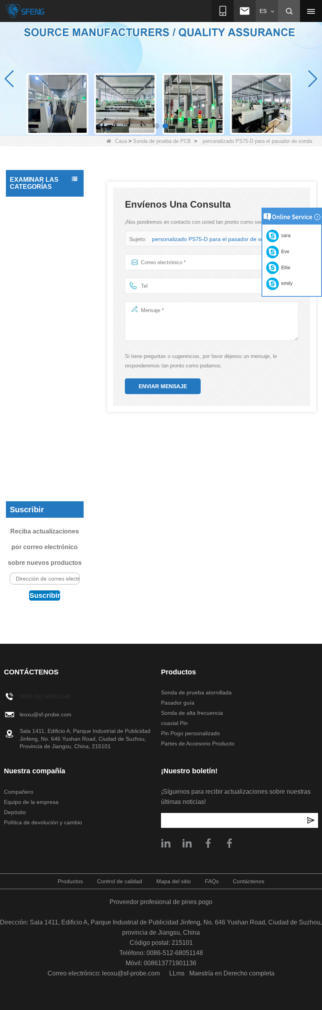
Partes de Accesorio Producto (36, 408)
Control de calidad (119, 881)
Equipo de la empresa (31, 802)
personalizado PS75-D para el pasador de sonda (212, 239)
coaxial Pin (25, 364)
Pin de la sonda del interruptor (35, 344)
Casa (121, 141)
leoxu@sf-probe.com (45, 714)
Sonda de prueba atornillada (33, 433)
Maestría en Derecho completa (231, 973)
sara (285, 235)
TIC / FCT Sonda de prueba (37, 232)
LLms (177, 973)
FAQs (212, 881)
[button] (156, 126)
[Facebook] (229, 843)
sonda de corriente (35, 324)
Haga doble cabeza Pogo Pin (36, 304)
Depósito (15, 812)
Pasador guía (28, 453)
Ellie (285, 267)
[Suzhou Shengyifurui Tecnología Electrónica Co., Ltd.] (25, 11)
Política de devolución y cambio (43, 822)
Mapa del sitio (173, 881)
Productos (70, 881)
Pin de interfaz (30, 268)
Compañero (18, 792)
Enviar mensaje (163, 386)
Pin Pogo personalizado (29, 384)
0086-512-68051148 (45, 696)
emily (286, 283)
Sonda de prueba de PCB (162, 141)
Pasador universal (34, 253)
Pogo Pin (23, 284)
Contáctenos (248, 881)
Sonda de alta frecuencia (29, 473)
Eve (284, 251)
